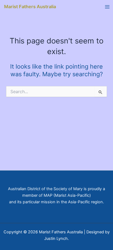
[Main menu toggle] (107, 7)
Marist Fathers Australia (30, 6)
